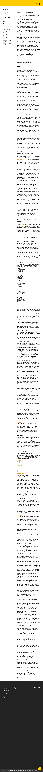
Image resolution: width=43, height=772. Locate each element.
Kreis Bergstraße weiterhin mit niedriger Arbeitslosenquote (27, 220)
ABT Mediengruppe (34, 770)
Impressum (9, 770)
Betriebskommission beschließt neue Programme (26, 529)
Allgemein (4, 10)
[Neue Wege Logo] (9, 4)
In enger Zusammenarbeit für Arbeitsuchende (28, 261)
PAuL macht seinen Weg (23, 61)
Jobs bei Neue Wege (6, 14)
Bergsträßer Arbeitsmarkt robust (25, 12)
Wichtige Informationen (7, 17)
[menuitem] (36, 4)
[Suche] (36, 4)
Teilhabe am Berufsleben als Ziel (25, 153)
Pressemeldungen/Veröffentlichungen (29, 62)
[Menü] (38, 4)
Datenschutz (13, 770)
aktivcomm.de (24, 770)
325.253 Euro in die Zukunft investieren (26, 452)
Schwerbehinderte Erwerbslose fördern (27, 599)
